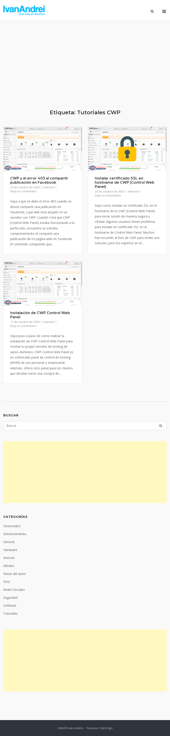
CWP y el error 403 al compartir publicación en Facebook (39, 180)
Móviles (8, 566)
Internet (48, 187)
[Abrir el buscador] (152, 12)
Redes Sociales (14, 589)
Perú (6, 582)
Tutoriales (10, 613)
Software (9, 605)
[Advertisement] (85, 65)
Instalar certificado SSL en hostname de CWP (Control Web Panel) (124, 182)
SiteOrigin (106, 728)
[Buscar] (161, 425)
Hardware (10, 550)
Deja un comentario (23, 191)
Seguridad (10, 597)
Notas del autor (14, 574)
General (8, 542)
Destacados (12, 526)
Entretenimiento (14, 534)
